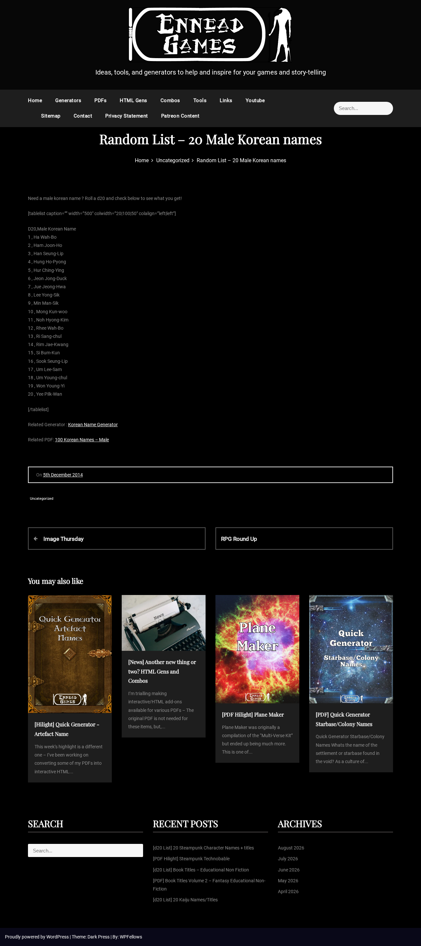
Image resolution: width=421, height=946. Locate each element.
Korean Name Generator (93, 424)
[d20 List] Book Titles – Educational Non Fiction (201, 869)
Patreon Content (180, 116)
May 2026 (288, 880)
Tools (200, 100)
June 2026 (289, 869)
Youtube (255, 100)
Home (35, 100)
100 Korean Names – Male (82, 439)
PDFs (100, 100)
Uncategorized (41, 498)
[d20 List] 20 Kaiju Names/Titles (185, 899)
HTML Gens (133, 100)
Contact (83, 116)
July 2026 (288, 858)
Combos (170, 100)
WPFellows (131, 936)
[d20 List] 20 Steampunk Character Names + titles (203, 847)
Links (226, 100)
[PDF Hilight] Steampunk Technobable (191, 858)
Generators (68, 100)
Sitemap (51, 116)
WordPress (58, 936)
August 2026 (291, 847)
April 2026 (288, 891)
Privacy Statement (126, 116)
